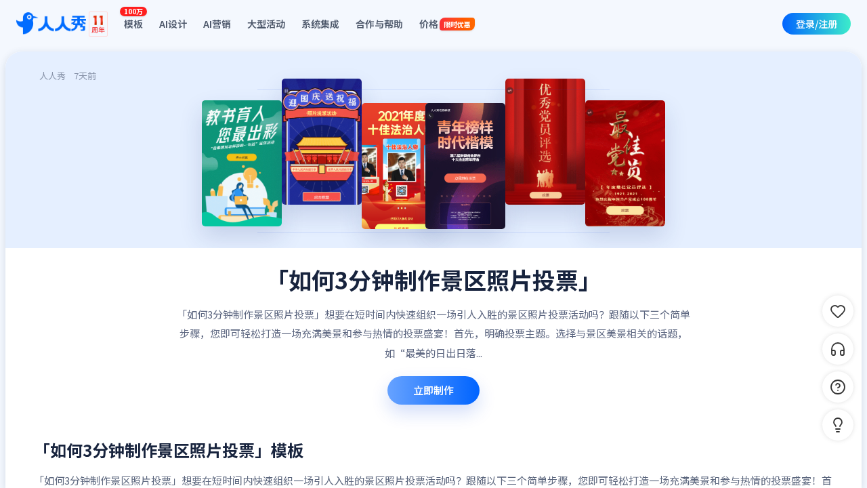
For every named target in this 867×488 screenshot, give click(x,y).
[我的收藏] (837, 311)
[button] (837, 425)
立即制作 (433, 390)
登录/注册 (816, 23)
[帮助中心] (837, 387)
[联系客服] (837, 349)
